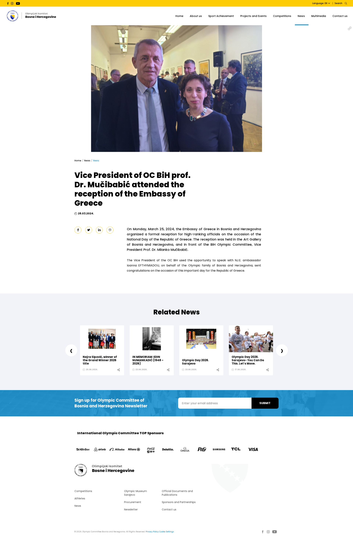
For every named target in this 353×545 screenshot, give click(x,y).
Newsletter (131, 509)
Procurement (132, 502)
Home (179, 16)
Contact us (339, 16)
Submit (264, 403)
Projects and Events (253, 16)
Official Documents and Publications (177, 493)
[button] (350, 28)
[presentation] (71, 350)
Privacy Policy (152, 531)
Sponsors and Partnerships (179, 502)
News (301, 16)
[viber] (109, 230)
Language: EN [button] (319, 3)
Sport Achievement (221, 16)
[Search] (345, 3)
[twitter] (88, 230)
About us (196, 16)
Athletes (79, 498)
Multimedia (318, 16)
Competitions (282, 16)
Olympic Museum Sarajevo (135, 493)
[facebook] (77, 230)
